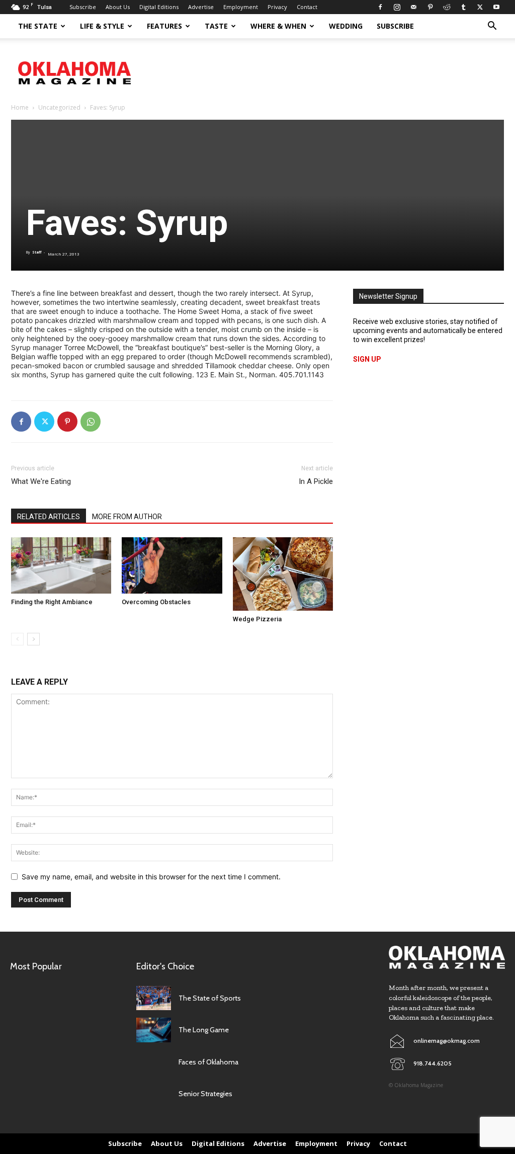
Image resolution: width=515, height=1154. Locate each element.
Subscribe (82, 7)
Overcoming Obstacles (156, 602)
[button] (492, 27)
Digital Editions (159, 7)
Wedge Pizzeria (257, 619)
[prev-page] (17, 639)
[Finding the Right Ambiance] (61, 565)
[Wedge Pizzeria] (283, 574)
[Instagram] (396, 7)
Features (164, 26)
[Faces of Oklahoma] (153, 1062)
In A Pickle (316, 481)
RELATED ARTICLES (48, 517)
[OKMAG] (447, 957)
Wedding (346, 26)
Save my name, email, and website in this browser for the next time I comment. (151, 876)
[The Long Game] (153, 1030)
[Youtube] (496, 7)
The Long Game (204, 1029)
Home (20, 107)
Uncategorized (59, 107)
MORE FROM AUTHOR (127, 517)
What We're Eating (41, 481)
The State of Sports (210, 998)
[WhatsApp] (90, 421)
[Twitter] (479, 7)
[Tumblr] (463, 7)
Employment (240, 7)
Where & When (278, 26)
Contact (307, 7)
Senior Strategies (205, 1093)
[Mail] (413, 7)
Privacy (277, 7)
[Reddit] (446, 7)
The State (37, 26)
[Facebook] (380, 7)
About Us (118, 7)
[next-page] (33, 639)
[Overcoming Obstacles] (172, 565)
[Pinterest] (430, 7)
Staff (36, 252)
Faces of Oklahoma (208, 1061)
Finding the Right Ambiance (52, 602)
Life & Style (102, 26)
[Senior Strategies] (153, 1094)
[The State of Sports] (153, 998)
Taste (216, 26)
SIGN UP (367, 359)
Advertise (201, 7)
